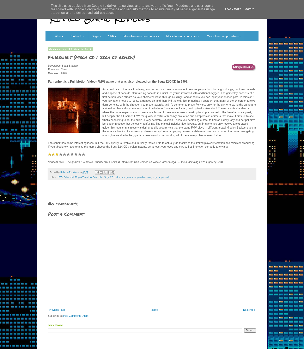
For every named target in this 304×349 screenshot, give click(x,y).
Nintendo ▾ (78, 36)
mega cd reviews (142, 177)
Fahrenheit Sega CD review (106, 177)
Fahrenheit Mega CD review (78, 177)
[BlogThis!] (101, 172)
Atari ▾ (59, 36)
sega (154, 177)
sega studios (165, 177)
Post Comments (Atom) (76, 315)
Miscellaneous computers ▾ (141, 36)
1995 (59, 177)
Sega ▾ (96, 36)
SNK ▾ (112, 36)
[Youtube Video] (244, 68)
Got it (249, 9)
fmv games (127, 177)
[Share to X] (105, 172)
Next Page (249, 309)
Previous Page (57, 309)
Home (154, 309)
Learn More (233, 9)
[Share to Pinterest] (113, 172)
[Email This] (97, 172)
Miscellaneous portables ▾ (224, 36)
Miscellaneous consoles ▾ (183, 36)
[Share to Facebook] (109, 172)
